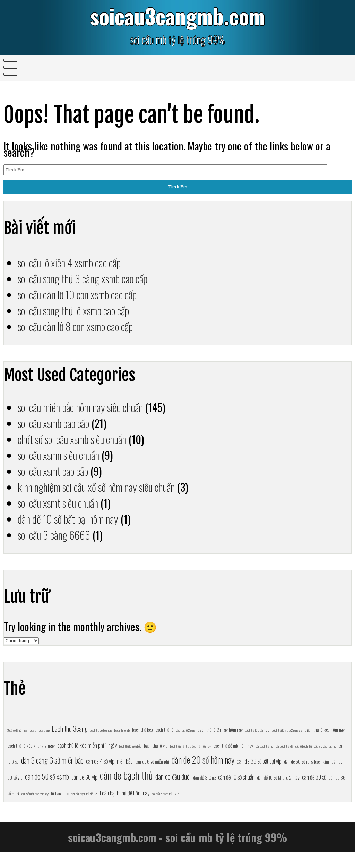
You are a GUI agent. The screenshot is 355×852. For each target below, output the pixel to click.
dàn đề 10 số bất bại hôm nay (68, 519)
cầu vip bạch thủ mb (325, 746)
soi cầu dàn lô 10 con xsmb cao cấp (77, 294)
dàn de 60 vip (84, 777)
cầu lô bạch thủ (303, 746)
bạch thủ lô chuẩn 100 (257, 730)
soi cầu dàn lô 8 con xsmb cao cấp (75, 326)
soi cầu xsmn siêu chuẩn (58, 455)
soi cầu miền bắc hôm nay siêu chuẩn (80, 407)
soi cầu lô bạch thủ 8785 (165, 794)
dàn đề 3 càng (204, 777)
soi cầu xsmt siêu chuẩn (58, 503)
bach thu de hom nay (101, 730)
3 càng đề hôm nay (17, 730)
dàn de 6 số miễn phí (152, 761)
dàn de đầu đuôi (173, 776)
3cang (33, 730)
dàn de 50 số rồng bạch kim (306, 761)
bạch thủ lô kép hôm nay (325, 729)
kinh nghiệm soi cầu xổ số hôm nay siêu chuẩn (96, 487)
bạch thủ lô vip (156, 745)
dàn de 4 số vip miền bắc (109, 761)
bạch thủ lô (164, 729)
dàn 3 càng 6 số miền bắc (52, 760)
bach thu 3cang (70, 728)
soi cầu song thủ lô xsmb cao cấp (73, 310)
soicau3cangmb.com (177, 16)
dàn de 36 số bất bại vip (259, 761)
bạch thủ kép (142, 729)
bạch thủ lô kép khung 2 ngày (31, 745)
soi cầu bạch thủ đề (82, 794)
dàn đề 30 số (314, 777)
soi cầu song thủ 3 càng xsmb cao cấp (82, 278)
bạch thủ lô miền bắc (130, 746)
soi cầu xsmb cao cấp (53, 423)
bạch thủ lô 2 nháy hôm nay (220, 729)
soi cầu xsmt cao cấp (53, 471)
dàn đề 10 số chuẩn (236, 777)
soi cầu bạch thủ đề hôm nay (122, 793)
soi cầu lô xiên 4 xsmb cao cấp (69, 262)
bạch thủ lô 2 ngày (185, 730)
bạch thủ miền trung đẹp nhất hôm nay (190, 746)
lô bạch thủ (60, 793)
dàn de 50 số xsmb (47, 776)
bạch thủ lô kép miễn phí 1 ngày (87, 745)
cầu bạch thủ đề (284, 746)
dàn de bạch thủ (126, 774)
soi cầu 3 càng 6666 (54, 535)
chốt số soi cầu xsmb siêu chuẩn (72, 439)
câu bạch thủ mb (264, 746)
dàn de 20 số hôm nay (203, 759)
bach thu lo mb (122, 730)
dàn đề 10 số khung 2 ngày (278, 777)
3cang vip (44, 730)
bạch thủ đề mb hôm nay (233, 745)
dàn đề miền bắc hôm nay (35, 794)
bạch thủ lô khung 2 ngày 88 (287, 730)
